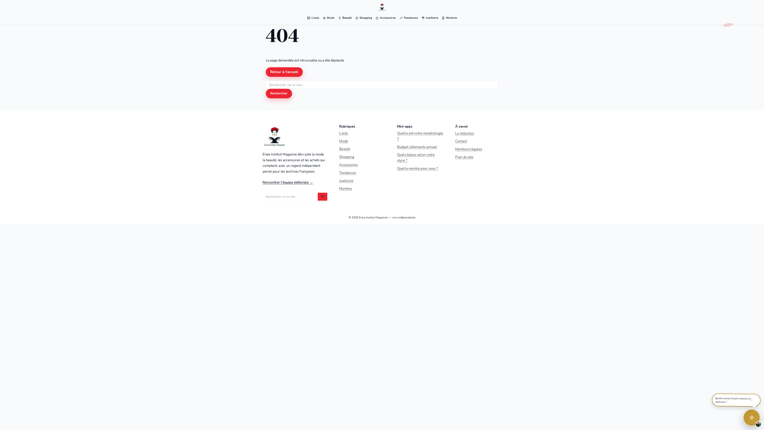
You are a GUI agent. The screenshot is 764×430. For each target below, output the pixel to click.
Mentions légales (468, 149)
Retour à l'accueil (284, 72)
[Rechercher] (322, 197)
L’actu (343, 133)
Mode (343, 141)
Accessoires (348, 165)
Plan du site (464, 157)
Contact (461, 141)
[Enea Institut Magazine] (382, 7)
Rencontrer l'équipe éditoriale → (288, 182)
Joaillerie (346, 181)
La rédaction (464, 133)
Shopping (346, 157)
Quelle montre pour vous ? (417, 168)
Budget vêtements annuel (417, 147)
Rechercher (278, 93)
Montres (345, 188)
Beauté (344, 149)
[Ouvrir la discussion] (751, 417)
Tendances (347, 173)
